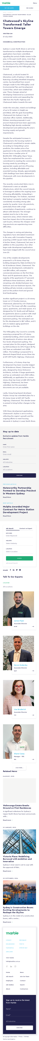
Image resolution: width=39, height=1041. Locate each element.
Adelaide (9, 951)
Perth (22, 944)
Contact (23, 981)
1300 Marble (10, 958)
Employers (9, 981)
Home (4, 12)
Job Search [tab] (9, 528)
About (8, 989)
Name (4, 444)
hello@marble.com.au (13, 961)
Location (9, 548)
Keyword (9, 533)
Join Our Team (24, 976)
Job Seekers (10, 985)
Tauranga (10, 948)
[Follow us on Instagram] (15, 966)
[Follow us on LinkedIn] (11, 966)
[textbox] (19, 543)
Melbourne (10, 944)
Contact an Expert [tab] (26, 528)
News (10, 12)
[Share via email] (20, 569)
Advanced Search (12, 563)
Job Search (9, 976)
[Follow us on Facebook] (7, 966)
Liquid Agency (11, 1039)
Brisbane (23, 940)
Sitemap (26, 1036)
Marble (15, 1036)
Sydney (9, 940)
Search (22, 985)
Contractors (24, 989)
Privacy (20, 1036)
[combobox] (19, 461)
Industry (9, 540)
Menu (35, 3)
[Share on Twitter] (16, 569)
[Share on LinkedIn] (13, 569)
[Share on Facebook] (10, 569)
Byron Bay (23, 948)
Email (4, 452)
